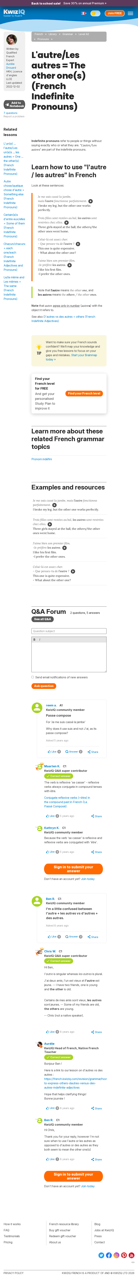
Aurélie (49, 1043)
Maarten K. (52, 766)
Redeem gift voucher (62, 1236)
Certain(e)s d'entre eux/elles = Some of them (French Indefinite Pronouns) (14, 225)
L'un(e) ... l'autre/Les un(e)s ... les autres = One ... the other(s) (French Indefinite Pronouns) (13, 159)
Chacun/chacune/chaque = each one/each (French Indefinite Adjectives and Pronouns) (14, 257)
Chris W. (50, 951)
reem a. (51, 705)
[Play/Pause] (90, 201)
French (39, 34)
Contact (99, 1242)
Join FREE (115, 13)
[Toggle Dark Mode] (95, 13)
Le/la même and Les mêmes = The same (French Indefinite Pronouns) (14, 288)
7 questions (10, 113)
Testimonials (12, 1236)
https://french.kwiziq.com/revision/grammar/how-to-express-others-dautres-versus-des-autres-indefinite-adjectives (76, 1083)
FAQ (6, 1230)
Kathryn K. (51, 828)
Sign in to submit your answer (73, 869)
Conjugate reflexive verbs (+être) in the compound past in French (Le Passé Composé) (67, 802)
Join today (88, 879)
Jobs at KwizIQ (104, 1230)
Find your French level (84, 393)
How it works (12, 1224)
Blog (97, 1224)
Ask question (44, 686)
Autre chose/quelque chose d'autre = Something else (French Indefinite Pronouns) (14, 194)
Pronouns (43, 39)
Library (53, 34)
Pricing (8, 1242)
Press (98, 1236)
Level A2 (84, 34)
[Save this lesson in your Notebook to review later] (14, 104)
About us (55, 1242)
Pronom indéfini (41, 459)
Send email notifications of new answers (61, 677)
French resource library (64, 1224)
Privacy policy (14, 1273)
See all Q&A (42, 619)
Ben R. (50, 899)
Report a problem (14, 116)
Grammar (68, 34)
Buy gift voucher (59, 1230)
